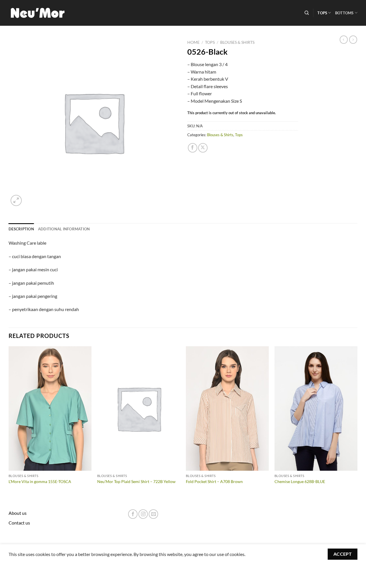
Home (193, 42)
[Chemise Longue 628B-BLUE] (315, 408)
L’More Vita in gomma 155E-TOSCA (40, 481)
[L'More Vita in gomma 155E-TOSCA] (50, 408)
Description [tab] (21, 229)
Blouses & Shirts (237, 42)
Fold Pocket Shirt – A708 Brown (214, 481)
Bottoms (344, 13)
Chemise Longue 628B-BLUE (299, 481)
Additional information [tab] (64, 229)
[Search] (307, 12)
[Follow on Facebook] (133, 514)
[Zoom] (16, 200)
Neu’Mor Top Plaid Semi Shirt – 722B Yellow (136, 481)
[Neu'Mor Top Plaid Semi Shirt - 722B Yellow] (138, 408)
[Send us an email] (153, 514)
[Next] (357, 421)
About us (18, 513)
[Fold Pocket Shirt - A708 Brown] (227, 408)
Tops (322, 13)
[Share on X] (203, 148)
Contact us (19, 522)
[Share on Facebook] (192, 148)
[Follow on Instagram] (143, 514)
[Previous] (9, 421)
